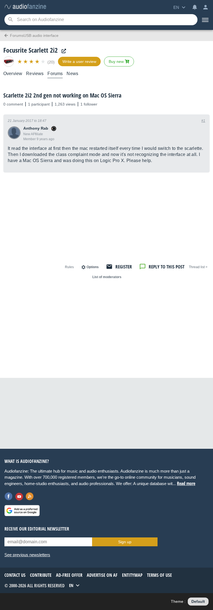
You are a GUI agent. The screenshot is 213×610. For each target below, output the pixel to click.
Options (93, 267)
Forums (55, 73)
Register (123, 266)
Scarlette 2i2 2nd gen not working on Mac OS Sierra (62, 95)
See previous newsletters (27, 554)
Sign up (124, 542)
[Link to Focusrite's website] (62, 51)
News (72, 73)
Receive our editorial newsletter (36, 529)
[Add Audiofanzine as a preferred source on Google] (22, 510)
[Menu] (205, 19)
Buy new (117, 61)
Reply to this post (166, 266)
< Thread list (198, 267)
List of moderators (106, 277)
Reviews (35, 73)
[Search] (10, 20)
